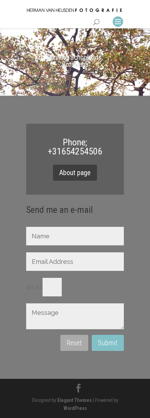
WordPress (75, 408)
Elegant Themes (74, 400)
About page (75, 172)
